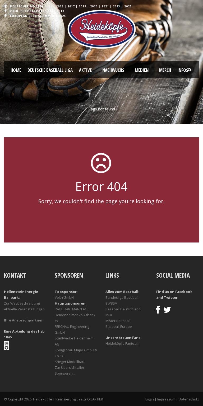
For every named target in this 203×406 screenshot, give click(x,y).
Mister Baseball (117, 320)
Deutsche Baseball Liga (50, 70)
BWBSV (111, 303)
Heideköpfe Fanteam (122, 343)
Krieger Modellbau (69, 361)
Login (149, 399)
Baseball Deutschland (123, 309)
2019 (82, 6)
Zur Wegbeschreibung (22, 303)
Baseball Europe (118, 326)
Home (16, 70)
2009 (48, 6)
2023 (116, 6)
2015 (59, 6)
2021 (105, 6)
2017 (71, 6)
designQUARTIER (89, 399)
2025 (128, 6)
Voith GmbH (64, 297)
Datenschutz (189, 399)
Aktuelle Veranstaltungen (24, 309)
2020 (94, 6)
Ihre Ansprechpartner (23, 320)
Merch (165, 70)
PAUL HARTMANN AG (71, 309)
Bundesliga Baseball (121, 297)
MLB (108, 314)
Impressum (166, 399)
